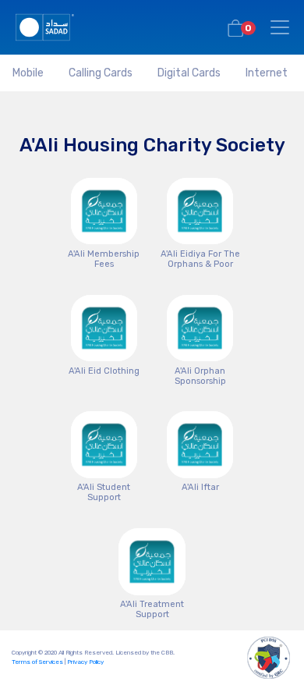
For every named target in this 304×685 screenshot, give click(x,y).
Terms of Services (37, 661)
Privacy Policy (85, 661)
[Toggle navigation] (280, 27)
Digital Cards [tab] (189, 73)
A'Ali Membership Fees (104, 259)
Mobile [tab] (28, 73)
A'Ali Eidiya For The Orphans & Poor (200, 259)
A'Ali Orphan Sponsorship (200, 376)
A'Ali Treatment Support (152, 609)
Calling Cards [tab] (101, 73)
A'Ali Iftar (200, 487)
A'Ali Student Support (103, 492)
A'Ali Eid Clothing (104, 371)
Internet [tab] (267, 73)
